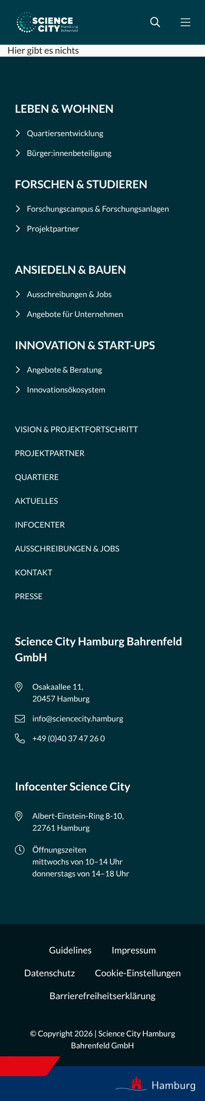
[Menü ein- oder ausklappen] (185, 22)
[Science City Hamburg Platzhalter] (47, 22)
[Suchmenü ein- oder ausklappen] (155, 22)
